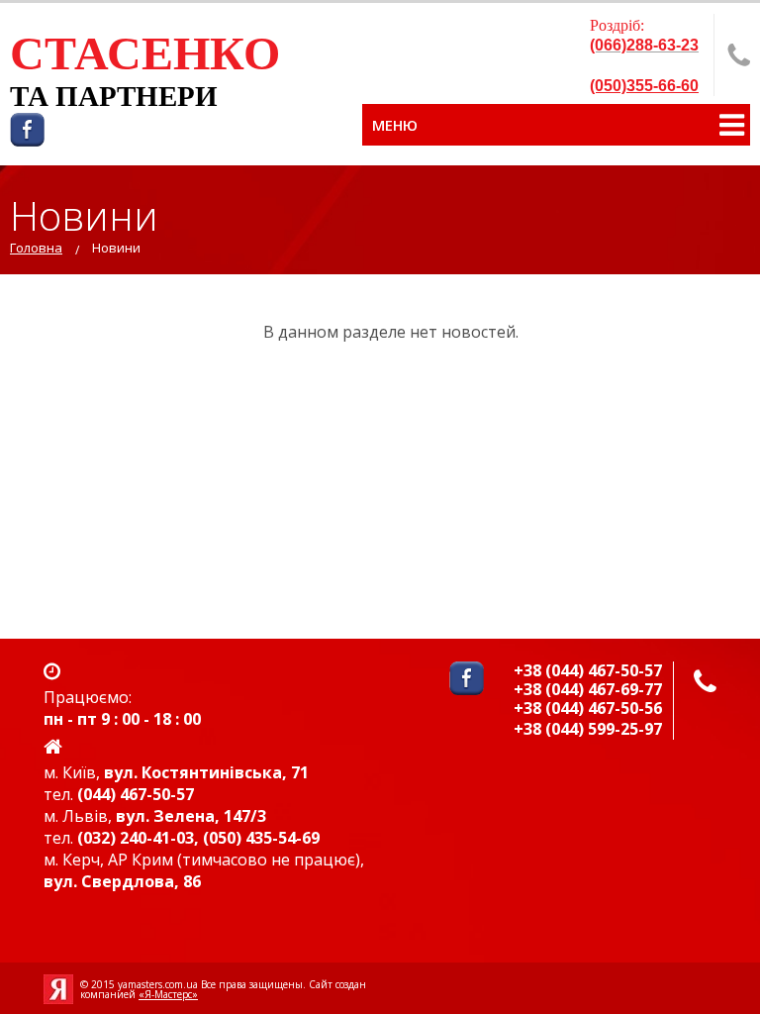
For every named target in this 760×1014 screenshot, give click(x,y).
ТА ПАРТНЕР (102, 96)
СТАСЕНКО (145, 53)
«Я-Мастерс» (168, 994)
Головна (36, 247)
